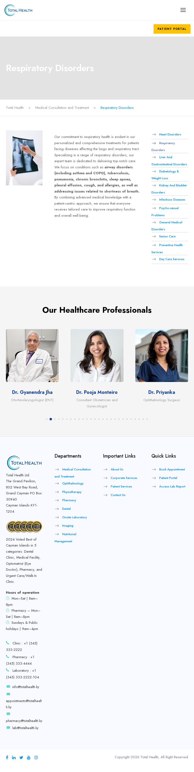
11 (87, 419)
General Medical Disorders (166, 226)
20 (123, 419)
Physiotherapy (71, 491)
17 (111, 419)
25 (143, 419)
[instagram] (36, 757)
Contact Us (118, 494)
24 (139, 419)
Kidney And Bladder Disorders (169, 189)
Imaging (67, 525)
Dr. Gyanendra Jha (32, 392)
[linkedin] (14, 757)
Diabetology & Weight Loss (165, 174)
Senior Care (167, 236)
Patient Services (121, 486)
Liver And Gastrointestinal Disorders (169, 160)
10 (83, 419)
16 (107, 419)
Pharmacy (69, 500)
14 (99, 419)
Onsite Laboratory (74, 517)
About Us (117, 469)
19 (119, 419)
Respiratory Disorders (163, 146)
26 (147, 419)
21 (127, 419)
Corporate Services (124, 478)
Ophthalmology (73, 483)
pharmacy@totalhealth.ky (24, 720)
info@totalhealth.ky (25, 686)
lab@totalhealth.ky (25, 728)
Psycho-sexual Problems (165, 211)
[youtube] (29, 757)
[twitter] (21, 757)
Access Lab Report (172, 486)
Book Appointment (172, 469)
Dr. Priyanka (161, 392)
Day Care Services (171, 259)
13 (95, 419)
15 (103, 419)
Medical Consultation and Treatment (72, 473)
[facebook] (7, 757)
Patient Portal (172, 29)
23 (135, 419)
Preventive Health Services (167, 248)
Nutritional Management (65, 537)
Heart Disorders (170, 134)
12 (91, 419)
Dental (66, 508)
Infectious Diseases (172, 199)
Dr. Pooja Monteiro (97, 392)
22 (131, 419)
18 (115, 419)
